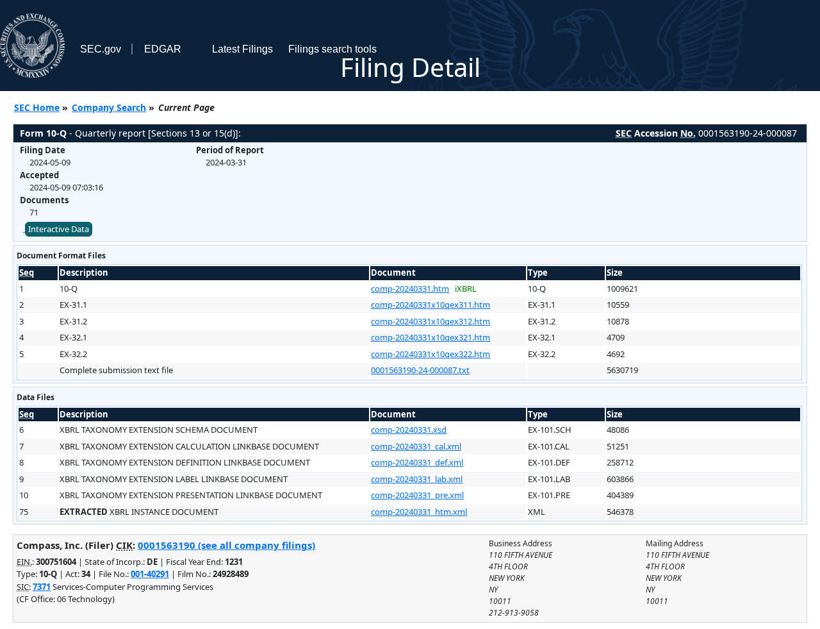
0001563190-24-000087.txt (420, 370)
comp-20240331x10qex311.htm (430, 304)
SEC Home (37, 107)
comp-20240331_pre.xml (417, 495)
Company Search (109, 107)
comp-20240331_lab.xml (417, 479)
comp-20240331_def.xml (417, 462)
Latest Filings (242, 49)
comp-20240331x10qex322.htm (430, 354)
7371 (42, 586)
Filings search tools (332, 49)
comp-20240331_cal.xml (416, 446)
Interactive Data (58, 229)
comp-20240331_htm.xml (419, 511)
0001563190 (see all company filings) (226, 545)
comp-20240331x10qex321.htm (430, 337)
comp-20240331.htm (410, 288)
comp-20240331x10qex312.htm (430, 321)
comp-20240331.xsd (409, 429)
